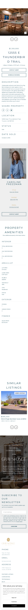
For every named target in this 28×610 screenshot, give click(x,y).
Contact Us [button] (14, 480)
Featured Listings (7, 574)
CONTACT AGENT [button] (14, 214)
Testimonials (6, 579)
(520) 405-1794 (14, 199)
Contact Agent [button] (14, 70)
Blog (3, 581)
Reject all (14, 597)
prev (12, 39)
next (16, 39)
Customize (14, 601)
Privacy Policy (19, 521)
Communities (6, 576)
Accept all (14, 605)
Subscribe (14, 526)
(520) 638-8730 (6, 554)
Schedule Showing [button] (14, 75)
